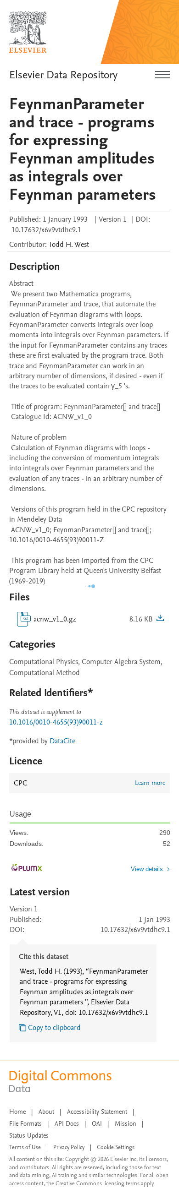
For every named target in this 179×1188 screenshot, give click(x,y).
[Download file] (160, 619)
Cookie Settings (115, 1147)
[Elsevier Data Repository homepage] (28, 32)
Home (17, 1111)
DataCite (62, 741)
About (46, 1111)
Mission (125, 1123)
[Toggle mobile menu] (162, 75)
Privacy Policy (68, 1147)
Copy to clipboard (54, 1028)
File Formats (25, 1123)
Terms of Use (25, 1147)
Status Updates (29, 1135)
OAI (97, 1123)
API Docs (67, 1123)
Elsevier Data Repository (63, 75)
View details (147, 869)
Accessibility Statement (97, 1111)
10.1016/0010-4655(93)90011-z (56, 722)
